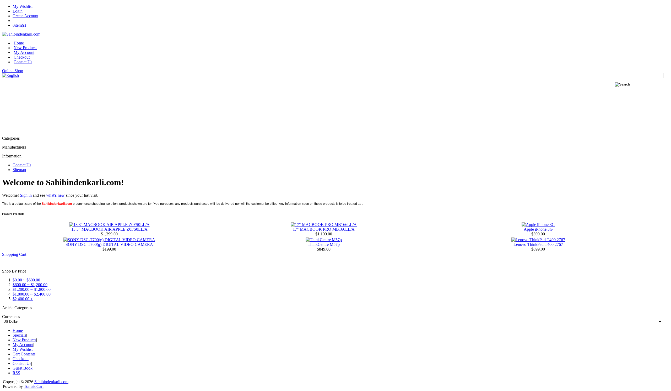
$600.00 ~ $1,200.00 (30, 284)
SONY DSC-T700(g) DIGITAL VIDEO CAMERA (109, 244)
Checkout (22, 57)
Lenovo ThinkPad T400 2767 (538, 244)
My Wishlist (23, 6)
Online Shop (12, 71)
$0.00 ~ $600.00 (26, 280)
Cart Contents (24, 354)
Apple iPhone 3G (538, 229)
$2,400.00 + (23, 299)
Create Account (25, 16)
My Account (24, 52)
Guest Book (23, 368)
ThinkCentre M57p (324, 244)
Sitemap (19, 169)
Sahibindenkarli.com (51, 381)
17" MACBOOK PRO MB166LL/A (324, 229)
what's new (55, 195)
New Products (25, 48)
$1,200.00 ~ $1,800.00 (32, 289)
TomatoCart (34, 386)
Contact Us (23, 62)
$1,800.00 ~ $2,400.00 (32, 294)
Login (18, 11)
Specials (19, 335)
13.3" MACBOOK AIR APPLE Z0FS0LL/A (109, 229)
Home (19, 43)
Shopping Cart (14, 254)
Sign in (26, 195)
